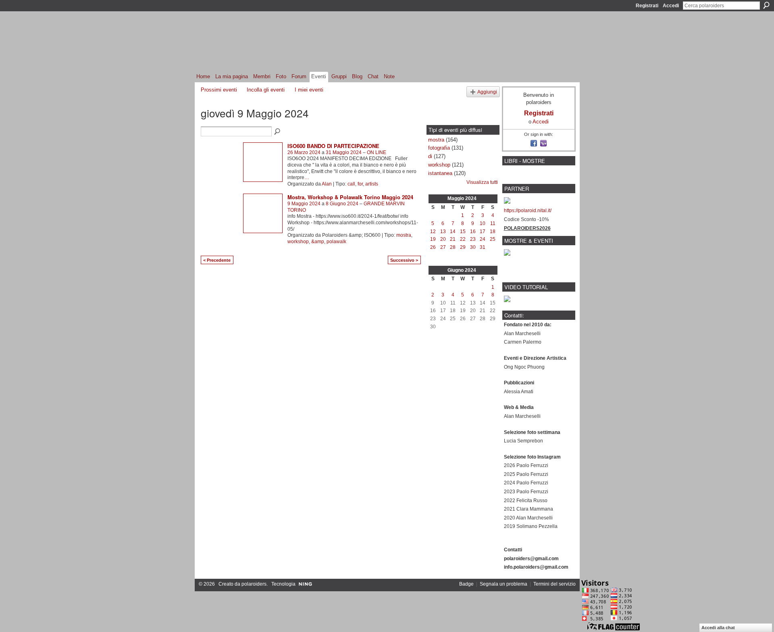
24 (482, 239)
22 (463, 239)
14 (453, 231)
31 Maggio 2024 (344, 152)
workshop (298, 241)
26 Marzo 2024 (303, 152)
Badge (466, 584)
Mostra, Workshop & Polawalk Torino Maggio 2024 (350, 197)
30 (473, 247)
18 (492, 231)
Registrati (647, 5)
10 (482, 223)
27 (443, 247)
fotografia (439, 148)
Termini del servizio (554, 584)
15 (463, 231)
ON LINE (376, 152)
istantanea (440, 173)
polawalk (336, 241)
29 (463, 247)
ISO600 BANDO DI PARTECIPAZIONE (333, 146)
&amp (317, 241)
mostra (403, 235)
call (351, 184)
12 (433, 231)
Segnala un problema (503, 584)
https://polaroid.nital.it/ (527, 210)
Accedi (671, 5)
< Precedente (217, 260)
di (430, 156)
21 (453, 239)
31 (482, 247)
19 (433, 239)
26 (433, 247)
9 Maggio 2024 (303, 203)
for (360, 184)
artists (371, 184)
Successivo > (404, 260)
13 (443, 231)
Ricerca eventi (277, 132)
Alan (327, 184)
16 (473, 231)
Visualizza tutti (482, 182)
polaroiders (253, 584)
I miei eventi (309, 90)
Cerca (766, 5)
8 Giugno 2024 (342, 203)
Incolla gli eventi (266, 90)
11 (492, 223)
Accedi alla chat (718, 627)
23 (473, 239)
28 (453, 247)
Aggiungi (487, 91)
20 (443, 239)
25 (492, 239)
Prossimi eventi (219, 90)
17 (482, 231)
